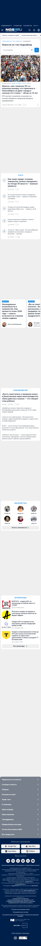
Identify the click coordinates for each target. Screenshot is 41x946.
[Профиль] (38, 30)
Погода (36, 25)
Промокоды (18, 25)
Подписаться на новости (11, 780)
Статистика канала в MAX (12, 829)
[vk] (13, 861)
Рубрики (5, 789)
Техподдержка (8, 819)
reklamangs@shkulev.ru (29, 890)
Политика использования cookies (20, 909)
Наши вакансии (8, 814)
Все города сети (8, 834)
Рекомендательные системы (20, 912)
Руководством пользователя (21, 898)
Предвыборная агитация (11, 824)
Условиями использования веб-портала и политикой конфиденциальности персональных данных (20, 902)
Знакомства (27, 25)
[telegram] (8, 861)
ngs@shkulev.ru (29, 881)
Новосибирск (7, 41)
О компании (6, 804)
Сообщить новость (9, 784)
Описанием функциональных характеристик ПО (21, 900)
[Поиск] (29, 30)
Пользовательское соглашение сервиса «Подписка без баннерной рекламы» (20, 915)
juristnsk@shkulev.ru (20, 884)
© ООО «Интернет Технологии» (20, 933)
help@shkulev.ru (15, 885)
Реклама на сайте (9, 794)
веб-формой (34, 885)
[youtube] (33, 861)
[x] (28, 861)
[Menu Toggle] (2, 30)
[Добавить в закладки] (38, 105)
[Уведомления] (34, 30)
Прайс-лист (6, 799)
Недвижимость (6, 25)
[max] (23, 861)
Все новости (17, 41)
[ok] (18, 861)
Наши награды (7, 809)
